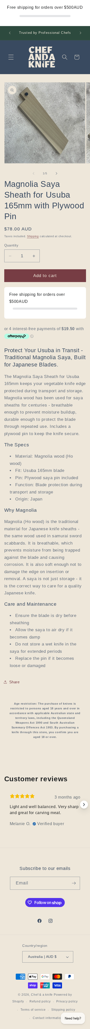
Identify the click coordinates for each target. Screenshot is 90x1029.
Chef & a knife (42, 994)
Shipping (33, 236)
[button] (11, 57)
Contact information (48, 1018)
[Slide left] (33, 173)
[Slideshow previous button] (6, 805)
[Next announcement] (80, 33)
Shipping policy (63, 1009)
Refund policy (40, 1001)
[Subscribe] (74, 883)
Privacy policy (67, 1001)
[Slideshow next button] (84, 805)
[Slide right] (56, 173)
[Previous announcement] (9, 33)
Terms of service (33, 1009)
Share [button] (14, 682)
